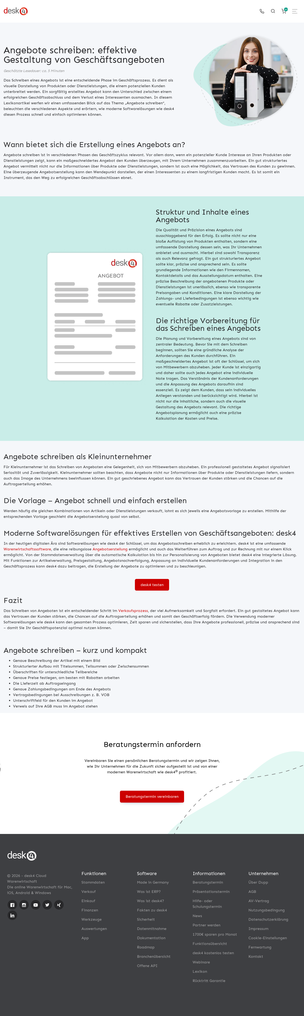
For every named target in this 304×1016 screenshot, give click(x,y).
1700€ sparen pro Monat (215, 934)
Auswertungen (94, 928)
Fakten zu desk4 (152, 910)
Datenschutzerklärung (268, 919)
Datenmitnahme (151, 928)
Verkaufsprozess (133, 610)
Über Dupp (258, 882)
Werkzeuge (91, 919)
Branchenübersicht (154, 956)
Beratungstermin (208, 882)
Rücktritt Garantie (209, 980)
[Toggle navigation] (294, 11)
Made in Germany (153, 882)
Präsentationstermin (211, 891)
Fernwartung (259, 947)
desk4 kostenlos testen (213, 953)
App (85, 938)
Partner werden (206, 925)
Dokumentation (151, 938)
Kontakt (255, 956)
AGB (252, 891)
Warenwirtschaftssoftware (27, 549)
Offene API (147, 965)
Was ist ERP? (149, 891)
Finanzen (89, 910)
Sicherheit (146, 919)
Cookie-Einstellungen (267, 938)
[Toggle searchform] (272, 11)
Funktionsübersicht (210, 943)
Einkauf (88, 901)
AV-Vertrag (258, 901)
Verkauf (88, 891)
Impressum (258, 928)
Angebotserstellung (110, 549)
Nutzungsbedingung (266, 910)
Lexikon (200, 971)
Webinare (201, 962)
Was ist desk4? (150, 901)
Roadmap (146, 947)
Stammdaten (93, 882)
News (197, 916)
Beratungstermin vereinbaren (152, 796)
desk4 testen (152, 585)
